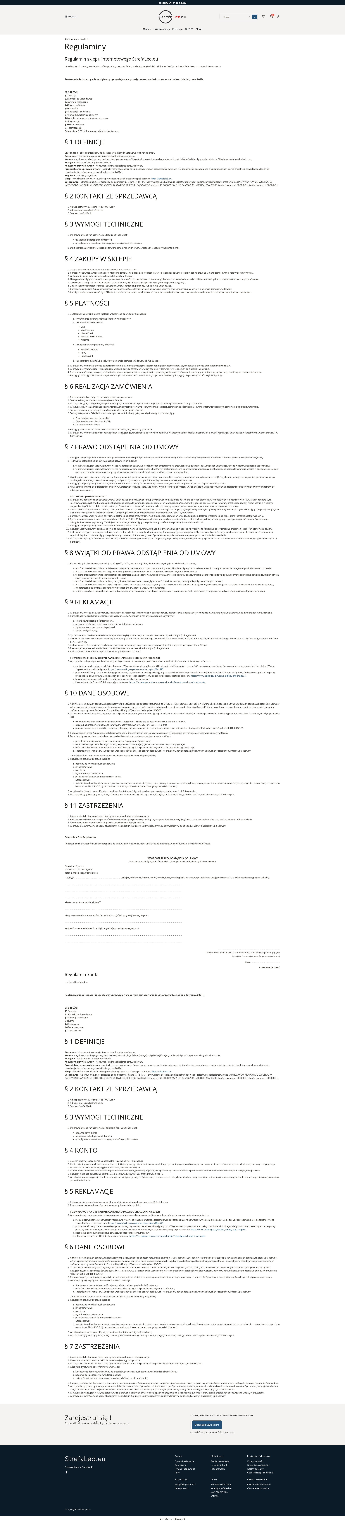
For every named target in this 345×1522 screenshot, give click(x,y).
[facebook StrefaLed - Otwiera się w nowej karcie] (66, 1472)
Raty (177, 1472)
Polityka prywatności (185, 1484)
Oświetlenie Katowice (258, 1488)
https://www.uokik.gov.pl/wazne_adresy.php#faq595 (135, 669)
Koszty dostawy (255, 1468)
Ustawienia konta (219, 1465)
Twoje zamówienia (220, 1461)
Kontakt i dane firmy (221, 1484)
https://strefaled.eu (161, 178)
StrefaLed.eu (85, 1458)
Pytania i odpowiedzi (185, 1468)
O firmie (215, 1495)
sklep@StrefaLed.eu (221, 1488)
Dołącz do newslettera (207, 1424)
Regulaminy (180, 1465)
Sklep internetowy (171, 1519)
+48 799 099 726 (219, 1492)
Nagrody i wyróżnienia (258, 1465)
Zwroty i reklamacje (184, 1461)
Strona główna (71, 39)
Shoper (85, 1509)
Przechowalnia (218, 1468)
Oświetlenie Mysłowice (259, 1484)
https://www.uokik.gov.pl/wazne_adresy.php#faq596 (218, 675)
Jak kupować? (182, 1488)
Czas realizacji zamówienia (260, 1472)
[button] (254, 17)
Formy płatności (255, 1461)
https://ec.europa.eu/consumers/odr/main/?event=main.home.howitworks (167, 682)
